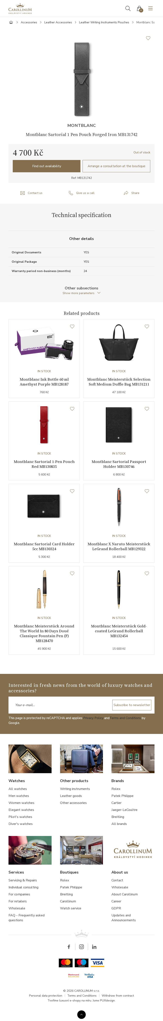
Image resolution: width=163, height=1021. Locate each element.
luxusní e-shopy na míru (75, 1001)
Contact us (35, 193)
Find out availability (46, 166)
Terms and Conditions (125, 718)
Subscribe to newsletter (132, 705)
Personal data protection (45, 996)
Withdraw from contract (118, 996)
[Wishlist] (72, 327)
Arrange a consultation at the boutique (116, 166)
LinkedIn (94, 947)
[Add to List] (150, 38)
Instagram (81, 947)
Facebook (68, 947)
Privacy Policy (93, 718)
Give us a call (85, 193)
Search (128, 8)
